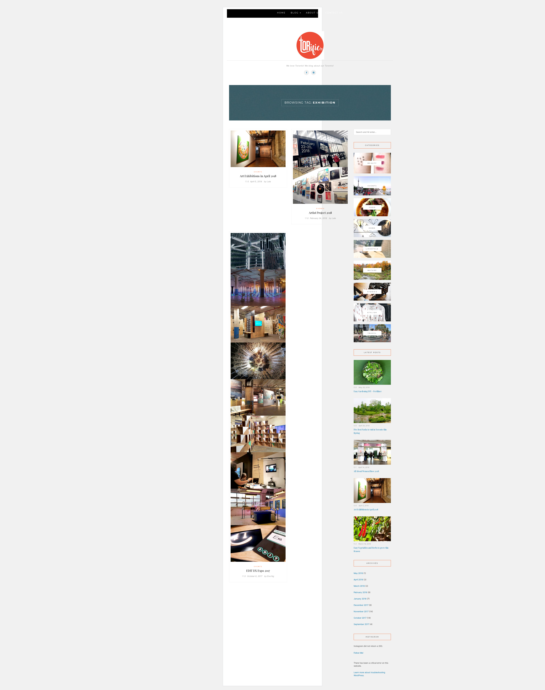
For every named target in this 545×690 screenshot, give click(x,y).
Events (258, 172)
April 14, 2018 (363, 467)
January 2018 (360, 598)
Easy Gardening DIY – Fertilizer (368, 391)
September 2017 (361, 624)
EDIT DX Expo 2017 (258, 571)
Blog (295, 12)
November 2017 (361, 611)
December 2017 (361, 605)
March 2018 (359, 586)
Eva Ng (270, 576)
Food (372, 207)
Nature (372, 270)
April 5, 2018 (363, 505)
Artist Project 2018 (320, 213)
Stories (372, 292)
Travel (372, 333)
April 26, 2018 (364, 426)
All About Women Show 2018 (366, 471)
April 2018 (358, 579)
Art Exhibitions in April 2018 (258, 176)
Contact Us (334, 12)
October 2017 (360, 618)
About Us (313, 12)
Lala (269, 181)
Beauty (372, 163)
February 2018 (360, 592)
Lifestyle (372, 249)
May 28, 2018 (364, 387)
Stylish (372, 312)
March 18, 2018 (365, 544)
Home (281, 12)
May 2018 (358, 573)
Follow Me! (358, 653)
